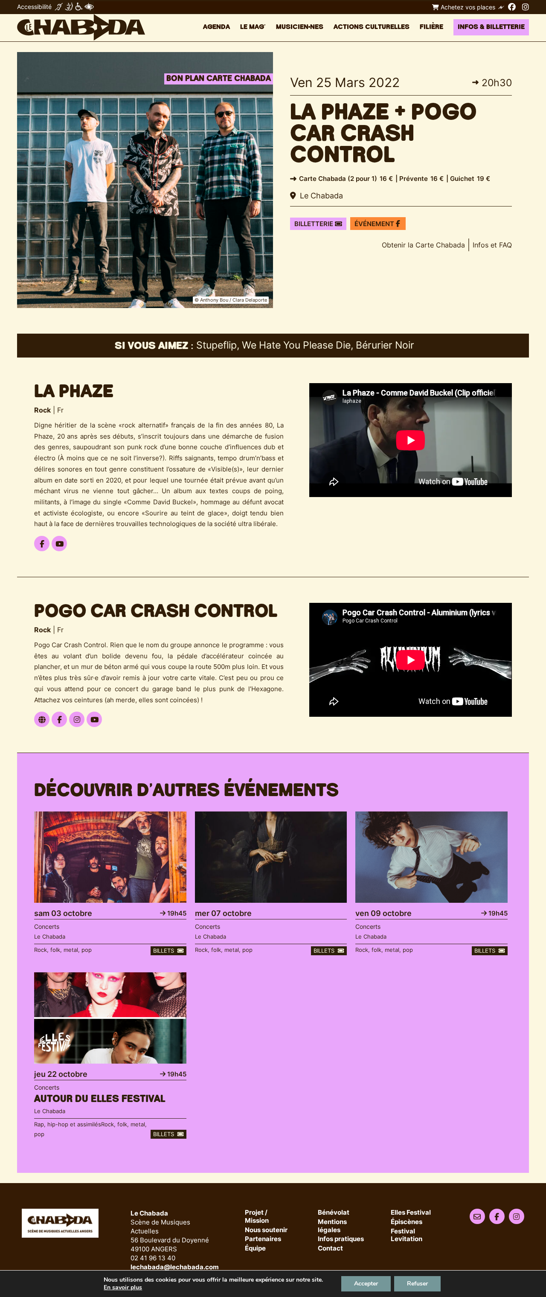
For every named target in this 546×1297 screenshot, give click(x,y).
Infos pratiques (341, 1239)
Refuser (417, 1284)
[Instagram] (525, 6)
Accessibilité (34, 7)
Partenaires (263, 1239)
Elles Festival (411, 1213)
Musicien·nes (299, 27)
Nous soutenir (266, 1230)
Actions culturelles (372, 27)
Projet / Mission (257, 1217)
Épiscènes (406, 1222)
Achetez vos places (467, 7)
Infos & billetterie (491, 27)
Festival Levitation (406, 1235)
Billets (164, 950)
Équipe (255, 1249)
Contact (330, 1249)
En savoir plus (123, 1287)
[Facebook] (512, 6)
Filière (431, 27)
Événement (375, 223)
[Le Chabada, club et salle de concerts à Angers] (81, 27)
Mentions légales (332, 1226)
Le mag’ (253, 27)
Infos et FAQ (492, 244)
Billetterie (314, 223)
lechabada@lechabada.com (175, 1266)
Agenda (216, 27)
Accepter (366, 1284)
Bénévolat (333, 1213)
